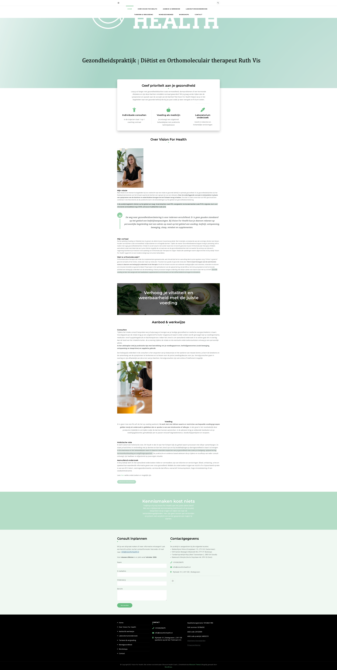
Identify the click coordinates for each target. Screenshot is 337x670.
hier (122, 475)
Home (130, 9)
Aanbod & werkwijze (171, 9)
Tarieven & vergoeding (143, 14)
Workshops (184, 14)
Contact (198, 14)
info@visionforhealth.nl (182, 567)
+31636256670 (178, 562)
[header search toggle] (218, 3)
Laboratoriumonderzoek (196, 9)
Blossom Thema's (195, 665)
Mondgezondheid (166, 14)
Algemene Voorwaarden (196, 641)
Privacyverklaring (193, 645)
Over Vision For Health (147, 9)
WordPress (168, 667)
